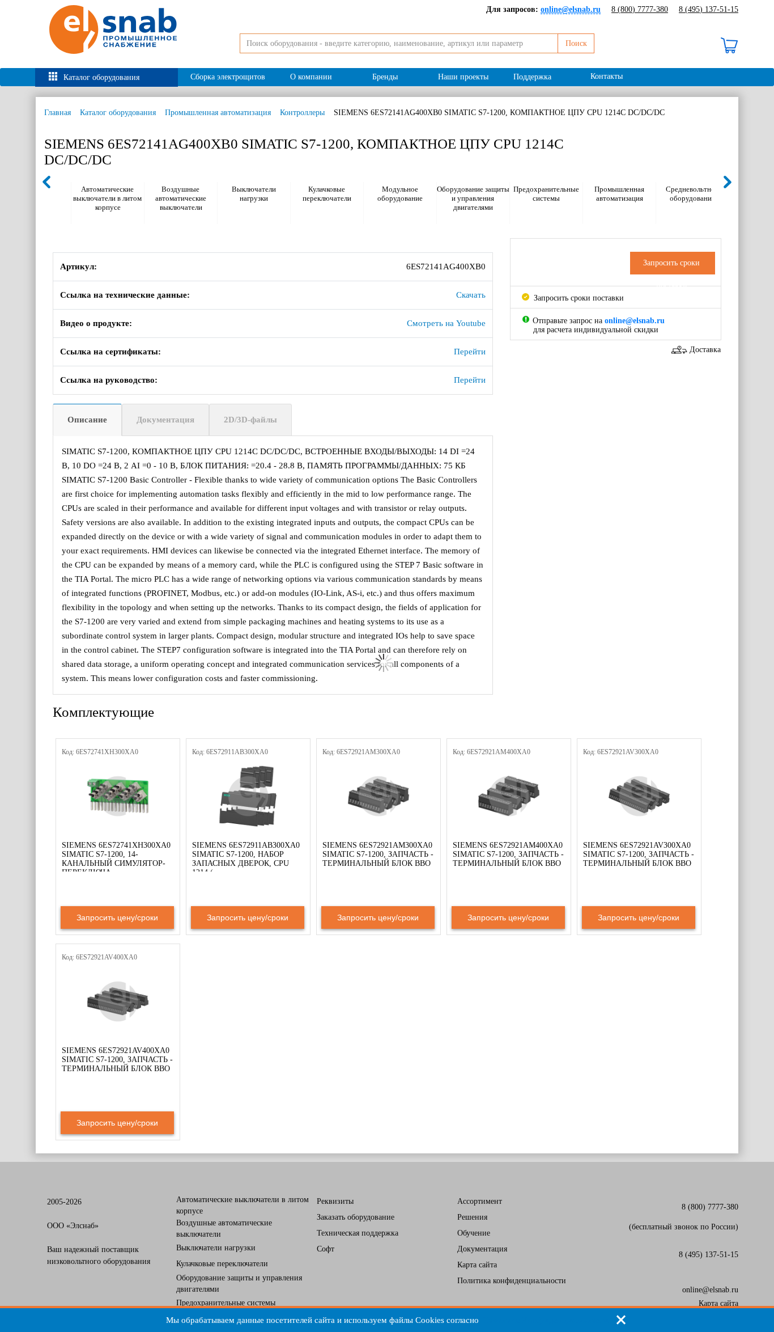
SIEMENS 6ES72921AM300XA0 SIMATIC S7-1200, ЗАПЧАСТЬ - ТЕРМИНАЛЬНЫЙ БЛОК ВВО (377, 854)
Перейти (470, 351)
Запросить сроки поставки (577, 298)
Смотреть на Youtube (446, 323)
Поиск (576, 43)
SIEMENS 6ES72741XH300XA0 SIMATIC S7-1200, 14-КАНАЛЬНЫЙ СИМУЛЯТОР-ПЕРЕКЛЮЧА (116, 859)
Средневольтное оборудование (692, 193)
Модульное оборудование (400, 193)
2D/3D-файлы (250, 419)
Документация (165, 419)
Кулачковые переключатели (327, 193)
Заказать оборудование (355, 1217)
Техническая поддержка (357, 1233)
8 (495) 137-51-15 (708, 9)
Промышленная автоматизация (218, 112)
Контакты (606, 76)
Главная (57, 112)
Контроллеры (302, 112)
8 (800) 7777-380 (639, 9)
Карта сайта (477, 1265)
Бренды (385, 77)
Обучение (473, 1233)
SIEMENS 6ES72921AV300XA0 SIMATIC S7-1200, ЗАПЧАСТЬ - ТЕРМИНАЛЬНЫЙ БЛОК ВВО (638, 854)
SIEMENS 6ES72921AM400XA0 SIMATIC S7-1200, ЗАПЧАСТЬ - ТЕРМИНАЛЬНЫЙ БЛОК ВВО (508, 854)
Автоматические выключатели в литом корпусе (107, 198)
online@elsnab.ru (710, 1290)
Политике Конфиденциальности (545, 1320)
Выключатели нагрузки (254, 193)
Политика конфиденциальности (511, 1280)
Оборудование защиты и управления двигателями (473, 198)
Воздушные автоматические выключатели (180, 198)
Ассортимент (479, 1201)
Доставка (705, 349)
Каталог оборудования (101, 77)
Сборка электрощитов (227, 77)
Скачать (471, 294)
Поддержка (532, 77)
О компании (311, 77)
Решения (472, 1217)
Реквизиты (335, 1201)
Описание (87, 419)
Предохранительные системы (546, 193)
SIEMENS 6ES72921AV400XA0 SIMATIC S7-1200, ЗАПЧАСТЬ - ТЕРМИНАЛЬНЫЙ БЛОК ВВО (117, 1059)
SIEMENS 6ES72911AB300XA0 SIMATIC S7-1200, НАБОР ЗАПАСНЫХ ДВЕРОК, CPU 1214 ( (246, 859)
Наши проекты (463, 77)
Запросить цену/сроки (117, 917)
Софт (325, 1249)
